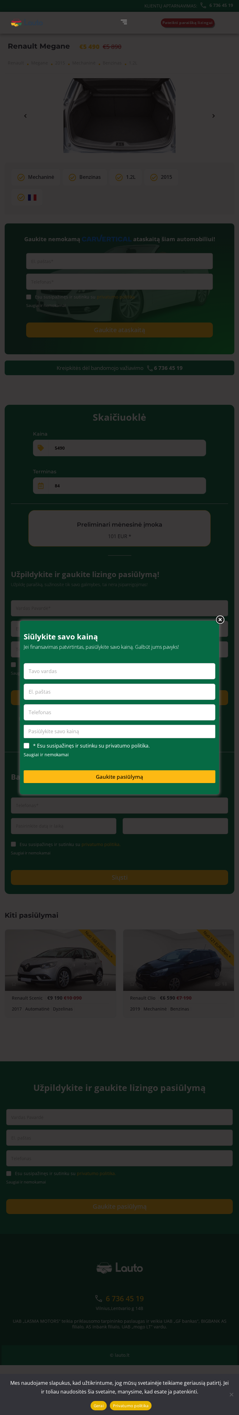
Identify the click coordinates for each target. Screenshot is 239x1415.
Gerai (99, 1405)
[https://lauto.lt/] (27, 22)
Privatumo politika (131, 1405)
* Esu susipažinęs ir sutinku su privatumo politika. (91, 746)
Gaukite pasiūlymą (119, 776)
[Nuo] (231, 1394)
